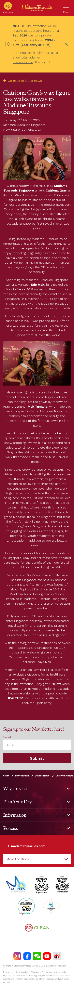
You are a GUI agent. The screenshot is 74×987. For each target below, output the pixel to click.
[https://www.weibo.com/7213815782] (57, 956)
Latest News (42, 775)
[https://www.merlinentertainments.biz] (17, 884)
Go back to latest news (25, 81)
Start (6, 775)
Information (22, 775)
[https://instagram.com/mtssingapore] (17, 956)
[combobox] (37, 859)
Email (7, 737)
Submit (37, 758)
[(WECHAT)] (37, 956)
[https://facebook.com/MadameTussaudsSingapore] (27, 956)
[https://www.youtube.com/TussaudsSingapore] (47, 956)
